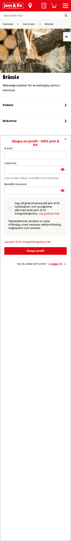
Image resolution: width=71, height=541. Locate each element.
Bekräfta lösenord (15, 184)
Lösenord (10, 163)
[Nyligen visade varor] (67, 36)
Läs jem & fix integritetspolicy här (27, 242)
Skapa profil (35, 250)
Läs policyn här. (49, 213)
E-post (8, 148)
